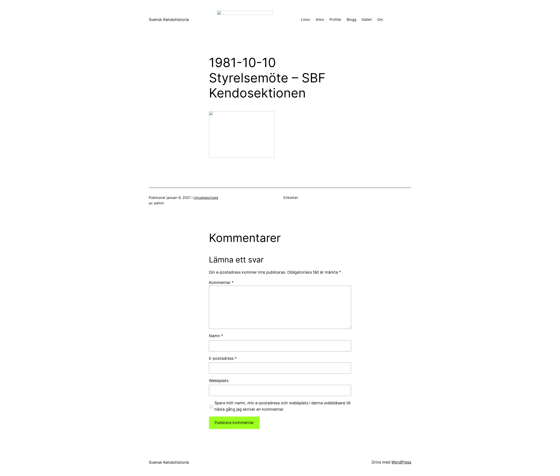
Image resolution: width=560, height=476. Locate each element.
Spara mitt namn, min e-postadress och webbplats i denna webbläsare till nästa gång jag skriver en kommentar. (282, 406)
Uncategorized (206, 197)
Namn (216, 336)
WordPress (401, 462)
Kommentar (221, 282)
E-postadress (223, 358)
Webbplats (218, 380)
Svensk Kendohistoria (169, 19)
